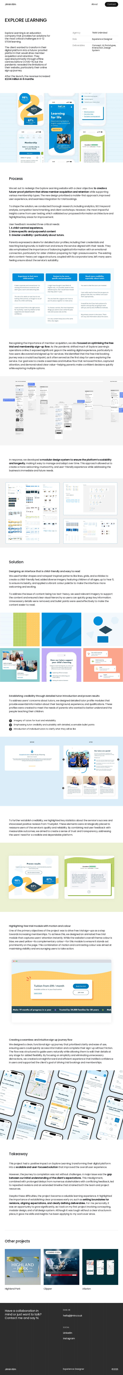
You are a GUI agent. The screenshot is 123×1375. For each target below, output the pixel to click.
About (95, 4)
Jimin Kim (10, 4)
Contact (111, 4)
